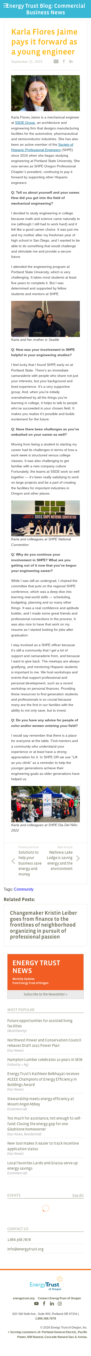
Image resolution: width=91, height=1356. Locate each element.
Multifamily (17, 1031)
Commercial (17, 1109)
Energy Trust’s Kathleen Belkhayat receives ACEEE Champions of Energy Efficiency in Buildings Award (43, 1079)
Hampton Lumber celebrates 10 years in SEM (45, 1059)
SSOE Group (25, 123)
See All (78, 1195)
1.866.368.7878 (19, 1239)
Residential (32, 1134)
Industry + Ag (18, 1065)
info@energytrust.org (25, 1249)
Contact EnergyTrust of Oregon (59, 1298)
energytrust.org (23, 1298)
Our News (15, 1050)
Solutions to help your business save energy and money (29, 861)
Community (23, 889)
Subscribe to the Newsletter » (45, 994)
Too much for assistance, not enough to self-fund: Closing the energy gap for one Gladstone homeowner (44, 1123)
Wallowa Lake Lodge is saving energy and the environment (60, 858)
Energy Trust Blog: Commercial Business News (45, 9)
